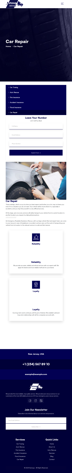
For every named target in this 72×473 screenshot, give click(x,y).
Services (52, 453)
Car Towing (14, 87)
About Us (52, 447)
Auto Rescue (14, 92)
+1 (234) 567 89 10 (36, 364)
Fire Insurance (15, 97)
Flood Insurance (15, 107)
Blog (51, 456)
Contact (52, 459)
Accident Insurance (17, 102)
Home (8, 46)
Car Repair (13, 112)
